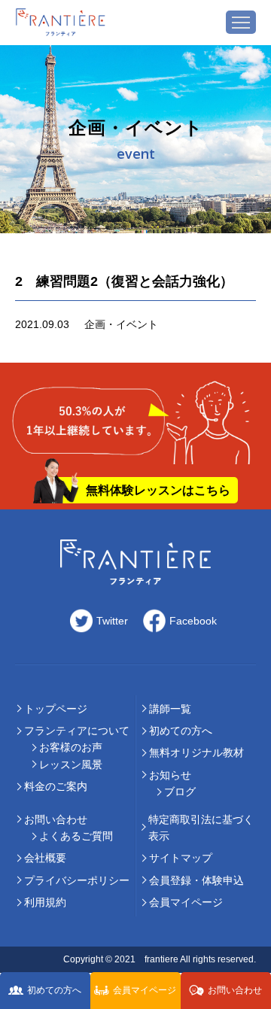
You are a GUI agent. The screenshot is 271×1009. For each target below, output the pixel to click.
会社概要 (45, 858)
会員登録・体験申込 (196, 880)
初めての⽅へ (180, 731)
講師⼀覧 (170, 709)
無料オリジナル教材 (196, 752)
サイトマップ (180, 858)
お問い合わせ (55, 819)
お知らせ (170, 775)
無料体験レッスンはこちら (158, 490)
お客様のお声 (70, 747)
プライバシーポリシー (76, 880)
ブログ (180, 792)
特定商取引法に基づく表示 (201, 827)
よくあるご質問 (76, 836)
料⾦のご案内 (55, 786)
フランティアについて (76, 731)
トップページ (55, 709)
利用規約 (45, 902)
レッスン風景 (70, 764)
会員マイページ (186, 902)
